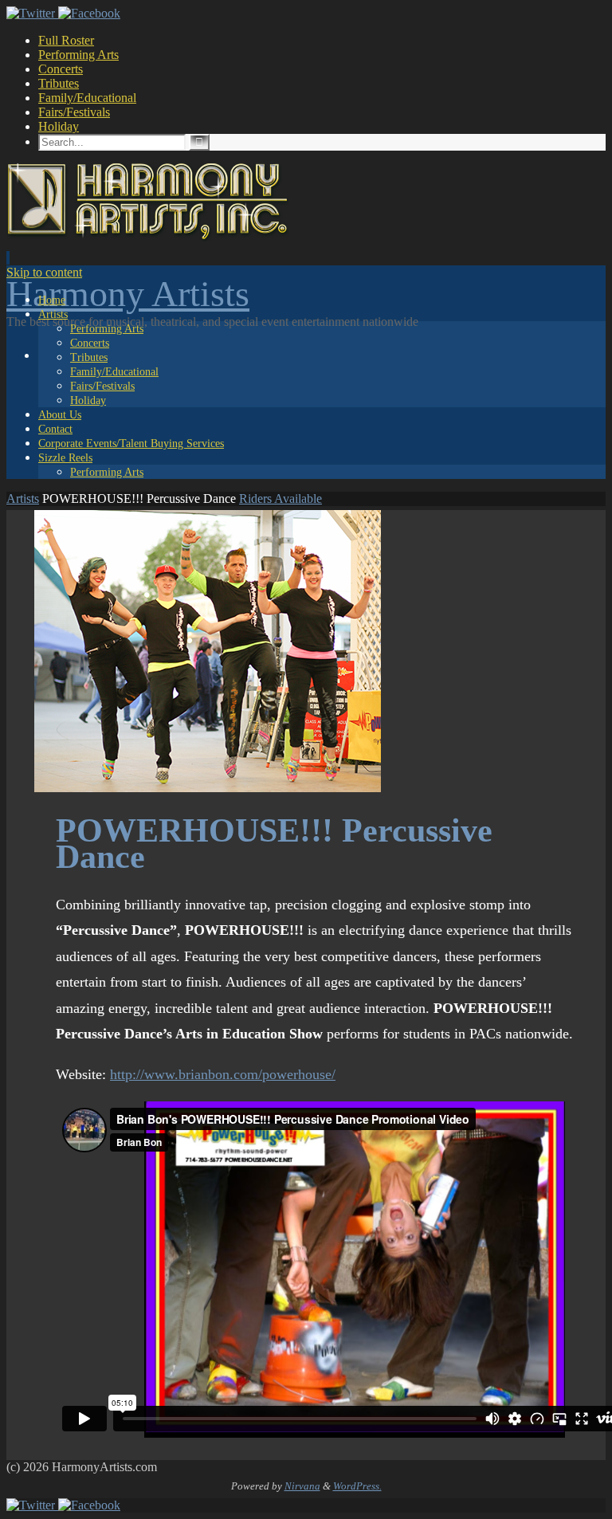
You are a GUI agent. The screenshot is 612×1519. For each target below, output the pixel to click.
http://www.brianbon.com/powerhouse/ (222, 1074)
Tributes (58, 83)
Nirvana (302, 1486)
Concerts (60, 69)
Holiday (58, 126)
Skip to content (44, 272)
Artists (22, 498)
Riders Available (280, 498)
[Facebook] (89, 13)
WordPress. (357, 1486)
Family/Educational (87, 97)
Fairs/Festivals (74, 112)
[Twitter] (32, 13)
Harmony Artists (127, 293)
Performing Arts (78, 54)
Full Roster (66, 40)
